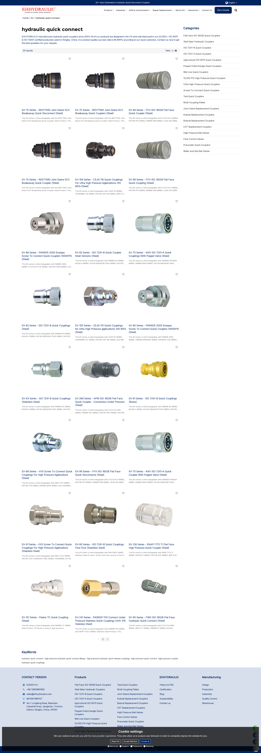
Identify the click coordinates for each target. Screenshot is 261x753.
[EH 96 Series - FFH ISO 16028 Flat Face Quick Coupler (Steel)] (154, 81)
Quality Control (209, 698)
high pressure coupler (168, 658)
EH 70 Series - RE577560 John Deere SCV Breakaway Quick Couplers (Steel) (99, 112)
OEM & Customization (139, 10)
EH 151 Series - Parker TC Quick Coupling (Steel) (45, 619)
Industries (120, 10)
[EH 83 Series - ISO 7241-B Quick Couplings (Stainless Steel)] (47, 369)
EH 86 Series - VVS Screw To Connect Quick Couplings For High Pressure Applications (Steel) (47, 475)
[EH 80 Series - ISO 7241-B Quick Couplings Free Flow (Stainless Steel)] (100, 515)
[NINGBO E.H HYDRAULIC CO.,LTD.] (39, 10)
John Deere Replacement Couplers (135, 694)
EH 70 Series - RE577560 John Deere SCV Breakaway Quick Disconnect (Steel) (46, 112)
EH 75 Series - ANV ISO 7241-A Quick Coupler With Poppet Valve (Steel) (150, 473)
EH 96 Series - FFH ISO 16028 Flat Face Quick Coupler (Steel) (151, 112)
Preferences (137, 746)
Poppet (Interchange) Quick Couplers (89, 713)
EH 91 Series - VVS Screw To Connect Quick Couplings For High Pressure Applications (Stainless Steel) (47, 548)
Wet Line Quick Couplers (87, 719)
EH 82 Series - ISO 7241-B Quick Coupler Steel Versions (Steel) (98, 254)
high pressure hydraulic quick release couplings (108, 658)
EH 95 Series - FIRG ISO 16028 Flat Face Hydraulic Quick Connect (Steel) (152, 619)
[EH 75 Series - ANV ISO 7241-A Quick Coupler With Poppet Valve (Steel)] (154, 442)
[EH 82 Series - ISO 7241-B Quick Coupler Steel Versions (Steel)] (100, 223)
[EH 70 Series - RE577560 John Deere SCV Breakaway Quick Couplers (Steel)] (100, 81)
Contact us (165, 703)
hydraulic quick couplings (33, 662)
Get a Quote (223, 10)
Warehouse (208, 703)
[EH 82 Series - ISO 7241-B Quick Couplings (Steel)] (47, 296)
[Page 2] (107, 639)
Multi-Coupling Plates (128, 689)
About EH (179, 10)
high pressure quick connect (144, 658)
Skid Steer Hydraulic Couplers (90, 689)
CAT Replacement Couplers (131, 708)
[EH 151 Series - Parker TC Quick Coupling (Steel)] (47, 588)
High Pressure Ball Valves (130, 712)
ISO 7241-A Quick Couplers (88, 698)
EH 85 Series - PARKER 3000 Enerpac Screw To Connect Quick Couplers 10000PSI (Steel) (154, 329)
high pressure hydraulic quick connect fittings (65, 658)
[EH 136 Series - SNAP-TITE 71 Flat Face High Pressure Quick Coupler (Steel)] (154, 515)
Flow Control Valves (127, 717)
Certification (166, 689)
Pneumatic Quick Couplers (130, 721)
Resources (193, 10)
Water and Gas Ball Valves (130, 726)
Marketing (149, 746)
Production (207, 689)
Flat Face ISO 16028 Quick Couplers (93, 685)
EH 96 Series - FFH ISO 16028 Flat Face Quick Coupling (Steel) (151, 181)
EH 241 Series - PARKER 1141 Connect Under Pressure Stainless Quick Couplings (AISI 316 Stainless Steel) (100, 621)
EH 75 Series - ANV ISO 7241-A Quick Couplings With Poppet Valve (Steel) (150, 254)
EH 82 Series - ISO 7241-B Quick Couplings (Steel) (46, 327)
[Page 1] (94, 639)
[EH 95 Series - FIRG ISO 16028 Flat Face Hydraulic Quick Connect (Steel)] (154, 588)
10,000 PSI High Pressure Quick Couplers (91, 725)
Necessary (114, 746)
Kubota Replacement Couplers (132, 698)
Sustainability (166, 698)
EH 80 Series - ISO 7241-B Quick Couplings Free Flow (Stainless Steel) (99, 546)
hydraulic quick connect (32, 658)
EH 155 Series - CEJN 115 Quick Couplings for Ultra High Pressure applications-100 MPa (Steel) (100, 329)
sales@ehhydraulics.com (39, 694)
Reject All (115, 741)
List (172, 50)
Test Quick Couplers (127, 685)
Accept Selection (130, 741)
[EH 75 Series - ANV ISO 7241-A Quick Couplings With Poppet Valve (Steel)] (154, 223)
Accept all (145, 741)
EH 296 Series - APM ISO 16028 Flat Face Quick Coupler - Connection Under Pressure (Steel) (100, 402)
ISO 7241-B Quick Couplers (88, 694)
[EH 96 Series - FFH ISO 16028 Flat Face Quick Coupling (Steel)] (154, 150)
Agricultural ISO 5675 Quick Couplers (89, 705)
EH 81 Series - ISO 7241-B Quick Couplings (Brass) (153, 400)
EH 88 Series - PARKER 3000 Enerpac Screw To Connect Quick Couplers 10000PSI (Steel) (47, 256)
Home (25, 18)
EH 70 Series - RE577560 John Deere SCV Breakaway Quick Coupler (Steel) (46, 181)
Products (108, 10)
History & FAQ (166, 685)
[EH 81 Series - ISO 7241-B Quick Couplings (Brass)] (154, 369)
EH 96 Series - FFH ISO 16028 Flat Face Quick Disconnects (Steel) (97, 473)
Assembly (207, 694)
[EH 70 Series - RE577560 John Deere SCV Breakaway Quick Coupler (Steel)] (47, 150)
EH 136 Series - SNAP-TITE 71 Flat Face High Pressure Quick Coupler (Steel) (151, 546)
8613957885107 (34, 698)
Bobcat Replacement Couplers (132, 703)
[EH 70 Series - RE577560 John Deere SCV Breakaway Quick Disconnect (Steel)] (47, 81)
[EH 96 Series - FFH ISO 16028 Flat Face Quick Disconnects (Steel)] (100, 442)
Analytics (125, 746)
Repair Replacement (162, 10)
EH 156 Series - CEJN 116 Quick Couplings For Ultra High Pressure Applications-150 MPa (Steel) (99, 183)
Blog (162, 694)
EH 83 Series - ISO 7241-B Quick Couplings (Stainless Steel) (46, 400)
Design (205, 685)
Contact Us (207, 10)
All (32, 18)
